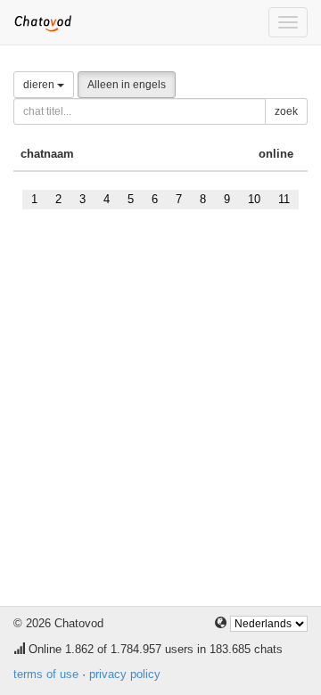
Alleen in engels (126, 84)
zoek (286, 111)
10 (254, 199)
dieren (40, 84)
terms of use (45, 674)
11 (284, 199)
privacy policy (124, 674)
